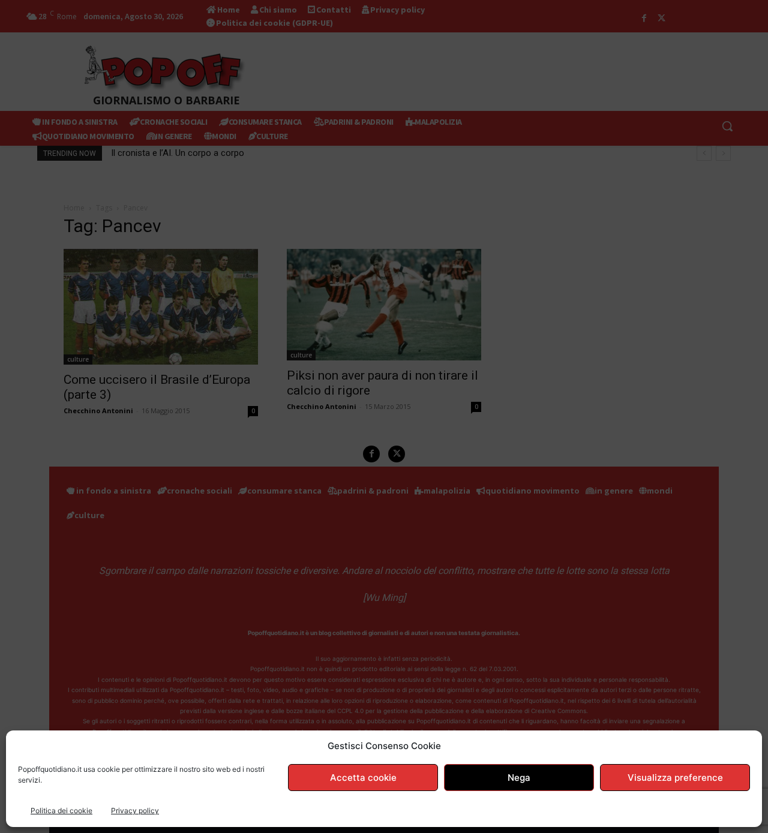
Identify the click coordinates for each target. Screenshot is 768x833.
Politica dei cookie (61, 810)
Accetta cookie (363, 777)
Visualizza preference (675, 777)
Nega (519, 777)
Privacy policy (135, 810)
